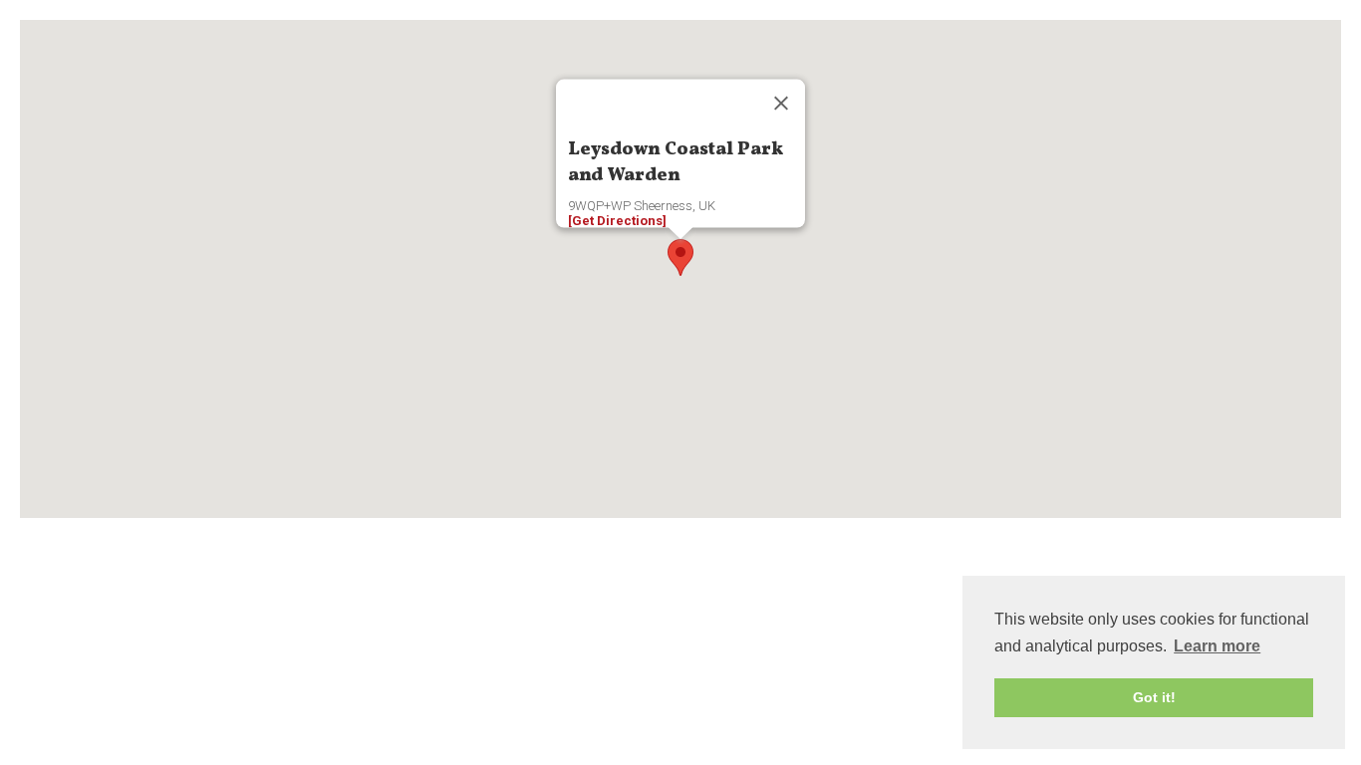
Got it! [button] (1154, 697)
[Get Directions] (617, 220)
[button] (680, 257)
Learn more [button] (1217, 646)
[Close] (781, 104)
